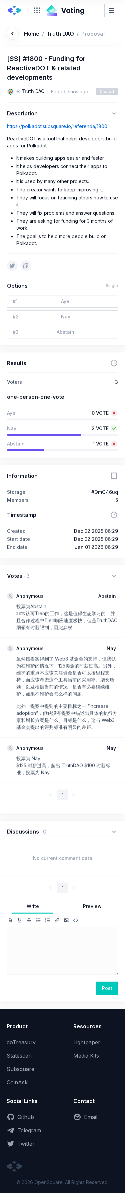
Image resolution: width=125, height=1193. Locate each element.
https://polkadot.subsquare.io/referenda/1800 (57, 126)
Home (31, 33)
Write (33, 906)
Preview (92, 906)
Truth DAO (60, 33)
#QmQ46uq (104, 492)
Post (107, 988)
